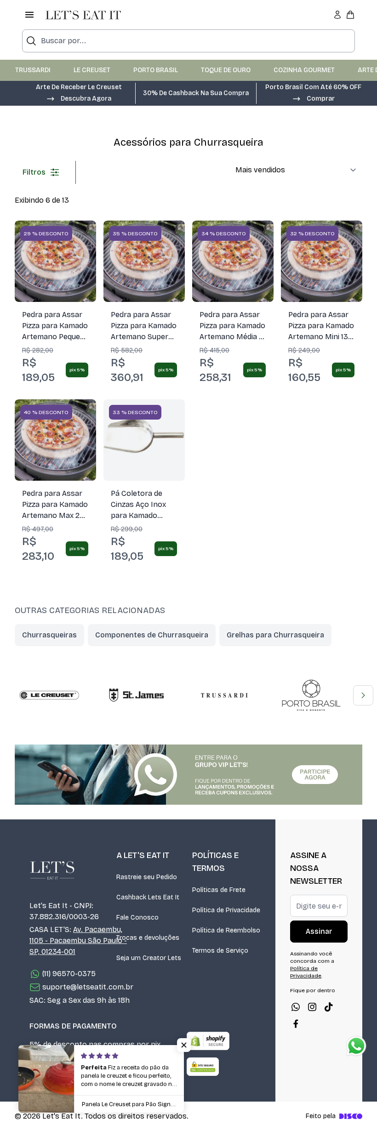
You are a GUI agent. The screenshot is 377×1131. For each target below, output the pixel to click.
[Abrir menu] (29, 14)
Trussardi (33, 70)
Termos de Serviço (220, 951)
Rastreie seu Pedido (146, 877)
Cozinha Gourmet (304, 70)
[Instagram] (312, 1006)
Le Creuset (92, 70)
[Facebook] (295, 1023)
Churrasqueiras (49, 635)
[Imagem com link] (188, 775)
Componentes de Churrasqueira (151, 635)
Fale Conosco (137, 917)
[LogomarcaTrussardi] (223, 695)
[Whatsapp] (295, 1006)
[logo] (83, 14)
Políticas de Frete (219, 890)
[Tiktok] (328, 1006)
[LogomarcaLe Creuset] (49, 695)
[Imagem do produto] (55, 261)
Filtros (34, 172)
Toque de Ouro (226, 70)
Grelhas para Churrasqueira (275, 635)
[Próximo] (363, 695)
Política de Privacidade (226, 910)
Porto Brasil (155, 70)
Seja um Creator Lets (148, 958)
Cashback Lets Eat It (147, 897)
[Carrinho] (350, 14)
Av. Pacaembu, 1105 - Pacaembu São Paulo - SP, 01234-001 (78, 940)
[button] (79, 98)
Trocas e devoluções (147, 938)
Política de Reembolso (226, 930)
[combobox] (188, 40)
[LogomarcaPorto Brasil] (311, 695)
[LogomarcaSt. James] (136, 695)
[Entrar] (337, 14)
